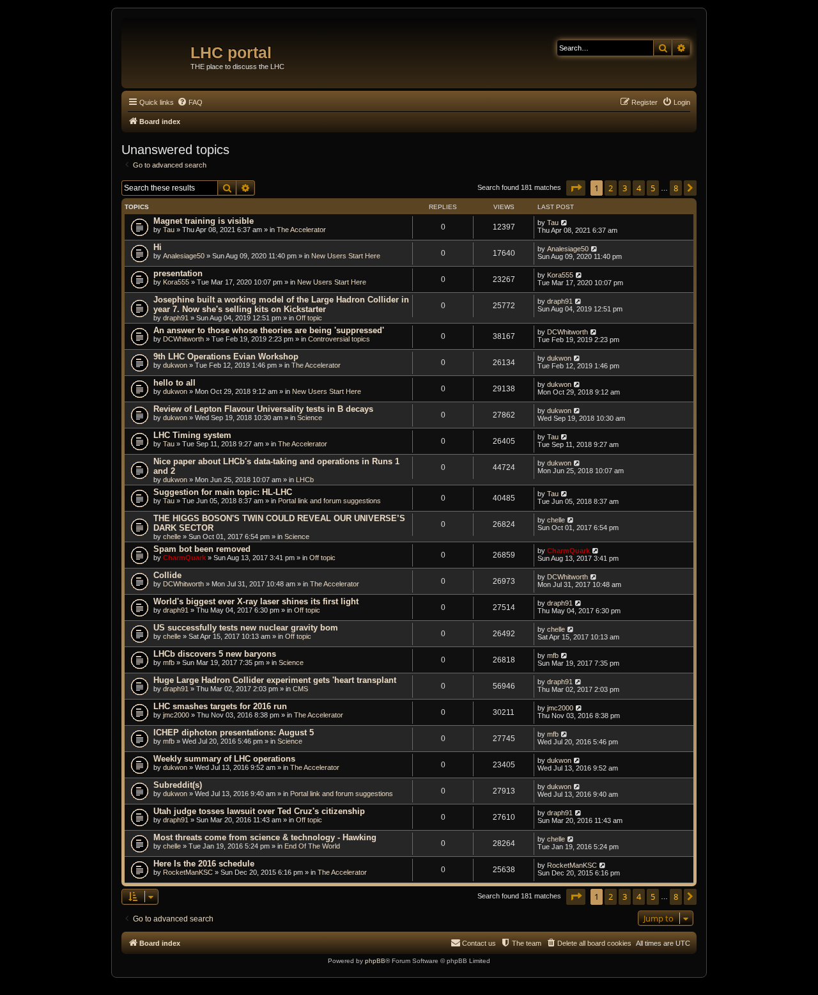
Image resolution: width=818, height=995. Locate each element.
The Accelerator (301, 229)
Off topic (309, 318)
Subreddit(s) (177, 785)
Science (309, 417)
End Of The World (312, 846)
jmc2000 (176, 715)
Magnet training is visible (203, 221)
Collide (167, 575)
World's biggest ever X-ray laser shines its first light (256, 601)
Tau (168, 229)
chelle (172, 536)
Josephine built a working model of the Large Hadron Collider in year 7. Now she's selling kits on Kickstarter (281, 304)
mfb (168, 662)
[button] (575, 188)
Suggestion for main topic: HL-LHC (222, 492)
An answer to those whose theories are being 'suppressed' (268, 330)
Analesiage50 (183, 256)
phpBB (375, 960)
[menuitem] (190, 102)
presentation (178, 273)
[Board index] (157, 48)
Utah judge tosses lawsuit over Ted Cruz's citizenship (259, 811)
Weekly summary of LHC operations (224, 759)
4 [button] (639, 188)
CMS (300, 689)
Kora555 (176, 282)
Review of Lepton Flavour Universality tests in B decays (263, 409)
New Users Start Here (345, 256)
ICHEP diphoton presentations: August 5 (233, 732)
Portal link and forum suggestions (329, 501)
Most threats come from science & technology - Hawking (264, 837)
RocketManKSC (188, 872)
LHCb (305, 479)
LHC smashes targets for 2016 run (220, 706)
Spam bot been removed (202, 549)
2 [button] (610, 188)
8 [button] (676, 188)
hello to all (174, 383)
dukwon (175, 365)
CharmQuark (184, 557)
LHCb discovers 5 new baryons (214, 654)
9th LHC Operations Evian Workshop (225, 356)
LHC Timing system (192, 435)
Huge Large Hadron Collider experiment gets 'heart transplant (274, 680)
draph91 (176, 318)
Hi (157, 247)
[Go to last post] (564, 222)
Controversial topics (339, 339)
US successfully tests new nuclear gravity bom (245, 627)
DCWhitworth (183, 339)
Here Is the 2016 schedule (203, 863)
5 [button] (653, 188)
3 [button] (624, 188)
